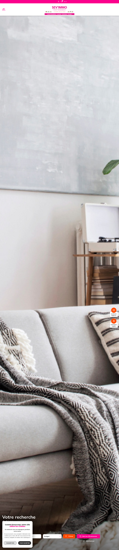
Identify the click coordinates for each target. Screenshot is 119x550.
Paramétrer (10, 543)
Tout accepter (25, 543)
